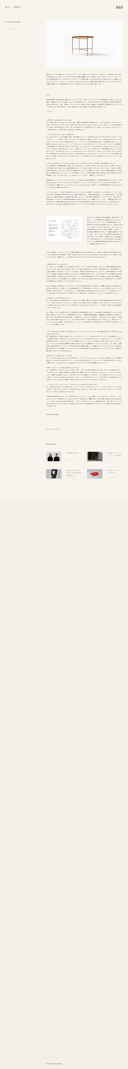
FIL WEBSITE (49, 111)
